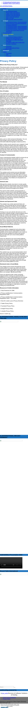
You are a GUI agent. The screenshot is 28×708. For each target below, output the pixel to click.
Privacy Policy (7, 699)
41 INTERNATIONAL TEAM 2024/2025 (16, 27)
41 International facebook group (11, 2)
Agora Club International (12, 16)
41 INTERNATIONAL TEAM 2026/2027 (16, 22)
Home (4, 8)
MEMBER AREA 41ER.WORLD (11, 3)
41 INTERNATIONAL (11, 11)
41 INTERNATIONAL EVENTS (14, 37)
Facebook (8, 56)
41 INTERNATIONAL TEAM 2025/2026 (16, 26)
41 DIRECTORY (7, 49)
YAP (7, 54)
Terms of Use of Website (9, 697)
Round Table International (13, 12)
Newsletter (9, 46)
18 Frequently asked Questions (14, 19)
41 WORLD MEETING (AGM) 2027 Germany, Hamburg (15, 43)
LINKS (4, 52)
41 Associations (7, 33)
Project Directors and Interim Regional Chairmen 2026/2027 (16, 24)
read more (3, 707)
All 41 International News (12, 48)
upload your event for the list (13, 38)
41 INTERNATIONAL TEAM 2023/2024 (16, 29)
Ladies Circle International (13, 14)
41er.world (8, 53)
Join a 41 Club (10, 18)
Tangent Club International (13, 15)
